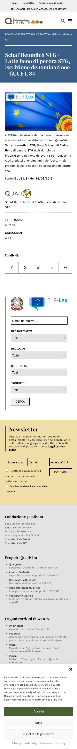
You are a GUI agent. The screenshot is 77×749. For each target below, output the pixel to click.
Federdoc (15, 633)
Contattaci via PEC (16, 543)
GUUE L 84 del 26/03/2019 (33, 178)
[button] (71, 669)
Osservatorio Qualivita (22, 579)
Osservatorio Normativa (33, 34)
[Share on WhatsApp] (38, 267)
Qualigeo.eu (16, 564)
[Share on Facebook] (11, 267)
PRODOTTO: (18, 383)
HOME (9, 34)
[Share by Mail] (65, 267)
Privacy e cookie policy (25, 743)
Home (14, 3)
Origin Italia (16, 625)
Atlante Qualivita (19, 572)
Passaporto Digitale (21, 595)
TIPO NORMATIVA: (22, 331)
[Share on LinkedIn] (52, 267)
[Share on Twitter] (25, 267)
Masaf (12, 644)
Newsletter (28, 3)
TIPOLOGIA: (18, 348)
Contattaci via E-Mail (18, 539)
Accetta (38, 711)
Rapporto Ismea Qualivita (24, 587)
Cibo (8, 238)
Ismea (13, 655)
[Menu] (70, 21)
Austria (10, 225)
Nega (38, 722)
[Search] (61, 21)
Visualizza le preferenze (39, 734)
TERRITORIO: (19, 365)
